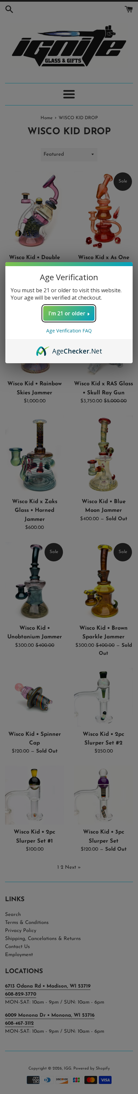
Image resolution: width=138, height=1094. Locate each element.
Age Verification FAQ (69, 330)
